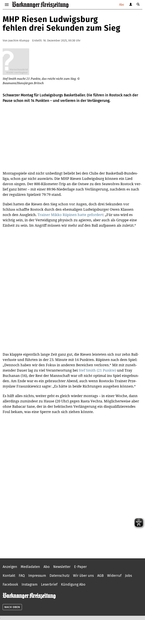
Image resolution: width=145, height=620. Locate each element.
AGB (100, 575)
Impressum (37, 575)
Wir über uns (83, 575)
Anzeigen (10, 567)
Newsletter (62, 567)
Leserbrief (49, 584)
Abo (121, 4)
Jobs (128, 575)
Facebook (10, 584)
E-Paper (80, 567)
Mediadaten (30, 567)
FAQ (22, 575)
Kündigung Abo (73, 584)
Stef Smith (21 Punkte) (97, 370)
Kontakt (9, 575)
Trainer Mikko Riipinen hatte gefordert (70, 214)
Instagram (29, 584)
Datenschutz (59, 575)
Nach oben (12, 607)
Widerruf (114, 575)
